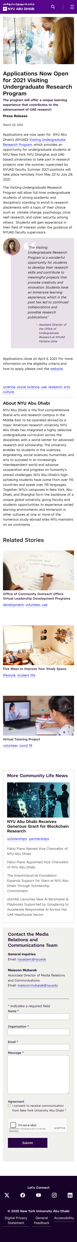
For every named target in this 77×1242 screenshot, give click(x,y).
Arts (67, 387)
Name (13, 1011)
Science (9, 387)
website (56, 369)
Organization (18, 1026)
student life (26, 675)
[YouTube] (38, 1195)
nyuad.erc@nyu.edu (32, 959)
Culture (8, 392)
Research (55, 387)
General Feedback (41, 1220)
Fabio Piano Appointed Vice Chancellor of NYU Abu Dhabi (38, 864)
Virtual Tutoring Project (21, 739)
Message (16, 1053)
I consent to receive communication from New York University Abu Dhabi (39, 1108)
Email (13, 1042)
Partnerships (39, 839)
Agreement (16, 1102)
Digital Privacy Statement (16, 1220)
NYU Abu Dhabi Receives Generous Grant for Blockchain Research (38, 826)
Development (13, 605)
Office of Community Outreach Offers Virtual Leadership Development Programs (36, 596)
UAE (44, 387)
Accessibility (64, 1218)
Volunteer (32, 605)
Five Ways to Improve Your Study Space (34, 669)
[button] (53, 7)
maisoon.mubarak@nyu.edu (38, 985)
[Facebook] (23, 1195)
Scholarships (17, 839)
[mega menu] (71, 7)
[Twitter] (7, 1195)
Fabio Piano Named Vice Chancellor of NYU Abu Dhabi (37, 851)
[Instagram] (54, 1195)
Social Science (28, 387)
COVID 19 (25, 745)
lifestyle (9, 675)
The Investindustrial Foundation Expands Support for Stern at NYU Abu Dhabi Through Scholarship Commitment (38, 883)
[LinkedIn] (70, 1195)
